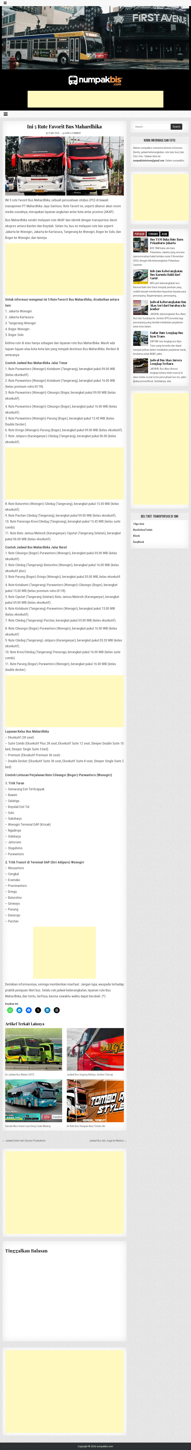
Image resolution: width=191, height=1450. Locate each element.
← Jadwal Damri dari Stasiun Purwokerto (24, 1140)
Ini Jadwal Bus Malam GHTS (19, 1074)
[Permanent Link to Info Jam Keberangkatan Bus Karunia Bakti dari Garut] (140, 276)
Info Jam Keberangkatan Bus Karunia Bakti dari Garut (166, 274)
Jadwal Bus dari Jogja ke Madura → (108, 1140)
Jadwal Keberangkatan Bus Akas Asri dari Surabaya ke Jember (168, 305)
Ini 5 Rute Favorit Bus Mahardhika (64, 126)
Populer (139, 234)
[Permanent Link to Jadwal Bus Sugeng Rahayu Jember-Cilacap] (95, 1049)
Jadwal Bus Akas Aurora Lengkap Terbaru (166, 362)
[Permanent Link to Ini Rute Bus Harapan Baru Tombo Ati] (95, 1100)
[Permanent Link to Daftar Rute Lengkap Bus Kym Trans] (140, 338)
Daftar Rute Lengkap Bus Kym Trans (166, 334)
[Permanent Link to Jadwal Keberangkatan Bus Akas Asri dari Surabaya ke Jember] (140, 307)
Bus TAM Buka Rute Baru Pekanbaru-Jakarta (166, 241)
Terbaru (153, 234)
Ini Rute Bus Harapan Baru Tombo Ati (86, 1126)
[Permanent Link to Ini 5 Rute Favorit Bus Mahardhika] (64, 166)
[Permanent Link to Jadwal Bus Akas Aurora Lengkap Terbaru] (140, 365)
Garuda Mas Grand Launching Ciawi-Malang (28, 1126)
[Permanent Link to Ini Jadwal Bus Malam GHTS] (33, 1049)
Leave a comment (73, 133)
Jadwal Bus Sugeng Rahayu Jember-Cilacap (90, 1074)
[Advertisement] (95, 99)
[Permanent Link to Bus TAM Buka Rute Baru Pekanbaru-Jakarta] (140, 245)
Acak (164, 234)
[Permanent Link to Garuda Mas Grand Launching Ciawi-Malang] (33, 1100)
